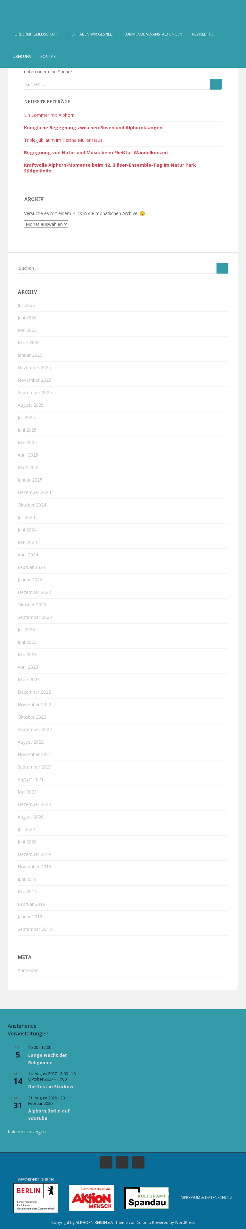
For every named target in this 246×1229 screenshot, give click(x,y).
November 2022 (34, 704)
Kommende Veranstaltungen (153, 34)
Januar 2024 (30, 580)
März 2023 (29, 679)
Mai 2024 (27, 542)
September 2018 (35, 929)
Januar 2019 (30, 917)
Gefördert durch (36, 1179)
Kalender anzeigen (27, 1132)
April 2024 (28, 555)
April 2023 (28, 667)
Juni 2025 (27, 430)
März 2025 (29, 467)
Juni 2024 (27, 530)
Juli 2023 (26, 629)
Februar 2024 (31, 567)
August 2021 (31, 779)
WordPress (185, 1222)
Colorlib (143, 1222)
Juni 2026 (27, 318)
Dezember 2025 (34, 367)
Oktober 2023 (32, 605)
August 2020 (31, 817)
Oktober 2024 (32, 505)
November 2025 (34, 380)
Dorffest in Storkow (50, 1086)
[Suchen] (216, 84)
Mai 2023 (27, 654)
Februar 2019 (31, 904)
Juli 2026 (26, 305)
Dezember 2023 (34, 592)
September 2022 (35, 729)
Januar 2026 (30, 355)
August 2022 (31, 742)
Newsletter (203, 34)
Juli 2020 (26, 829)
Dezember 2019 (34, 854)
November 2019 (34, 867)
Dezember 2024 (34, 492)
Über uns (21, 56)
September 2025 (35, 392)
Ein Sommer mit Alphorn (49, 115)
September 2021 (35, 767)
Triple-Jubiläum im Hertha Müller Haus (63, 140)
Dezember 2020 (34, 804)
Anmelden (28, 970)
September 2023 (35, 617)
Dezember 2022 (34, 692)
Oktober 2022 (32, 717)
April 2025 (28, 455)
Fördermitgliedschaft (35, 34)
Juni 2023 (27, 642)
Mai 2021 (27, 792)
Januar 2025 (30, 480)
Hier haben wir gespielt (91, 34)
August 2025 (31, 405)
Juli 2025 (26, 417)
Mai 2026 (27, 330)
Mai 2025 (27, 442)
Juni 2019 (27, 879)
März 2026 (29, 342)
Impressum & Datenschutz (206, 1197)
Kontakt (49, 56)
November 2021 (34, 754)
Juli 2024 (26, 517)
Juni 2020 (27, 842)
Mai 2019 (27, 892)
